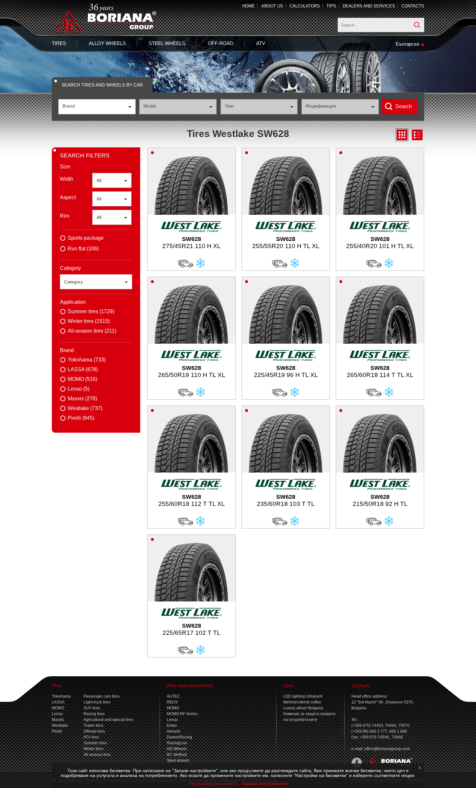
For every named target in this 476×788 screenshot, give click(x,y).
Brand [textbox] (68, 105)
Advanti (173, 731)
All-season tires (97, 754)
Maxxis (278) (82, 398)
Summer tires (95, 743)
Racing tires (94, 714)
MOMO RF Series (182, 714)
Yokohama (61, 696)
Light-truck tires (97, 702)
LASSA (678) (83, 369)
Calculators (304, 6)
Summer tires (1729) (91, 311)
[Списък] (417, 135)
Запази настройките (265, 783)
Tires (59, 43)
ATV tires (91, 737)
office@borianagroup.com (387, 749)
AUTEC (173, 696)
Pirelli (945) (81, 418)
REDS (172, 702)
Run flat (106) (83, 248)
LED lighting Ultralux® (303, 696)
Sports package (86, 238)
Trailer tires (93, 725)
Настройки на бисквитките (213, 784)
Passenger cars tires (101, 696)
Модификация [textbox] (321, 105)
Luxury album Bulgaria (303, 708)
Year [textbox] (229, 105)
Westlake (60, 725)
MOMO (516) (82, 379)
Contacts (413, 6)
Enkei (172, 725)
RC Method (177, 754)
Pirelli (57, 731)
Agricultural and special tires (108, 719)
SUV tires (92, 708)
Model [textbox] (149, 105)
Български (407, 44)
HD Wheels (177, 749)
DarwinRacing (179, 737)
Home (248, 6)
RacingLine (177, 743)
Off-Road (220, 43)
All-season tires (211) (92, 331)
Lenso (57, 714)
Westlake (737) (85, 408)
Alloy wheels (107, 43)
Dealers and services (369, 6)
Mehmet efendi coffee (302, 702)
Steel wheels (167, 43)
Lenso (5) (78, 389)
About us (272, 6)
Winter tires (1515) (89, 321)
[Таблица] (402, 135)
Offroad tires (94, 731)
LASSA (58, 702)
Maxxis (58, 719)
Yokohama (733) (87, 359)
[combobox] (97, 106)
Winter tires (93, 749)
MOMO (58, 708)
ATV (260, 43)
